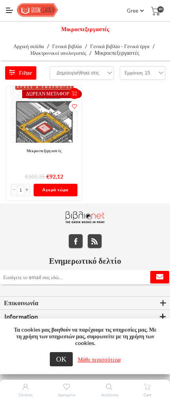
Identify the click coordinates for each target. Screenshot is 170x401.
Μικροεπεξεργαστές (43, 151)
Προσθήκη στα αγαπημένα (74, 106)
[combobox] (78, 73)
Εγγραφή (159, 277)
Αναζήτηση (109, 395)
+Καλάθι (74, 93)
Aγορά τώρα (55, 189)
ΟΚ (61, 359)
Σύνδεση (25, 395)
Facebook (76, 241)
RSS (95, 241)
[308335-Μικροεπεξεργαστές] (44, 114)
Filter (25, 73)
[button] (27, 190)
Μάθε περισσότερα (99, 359)
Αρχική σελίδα (28, 46)
